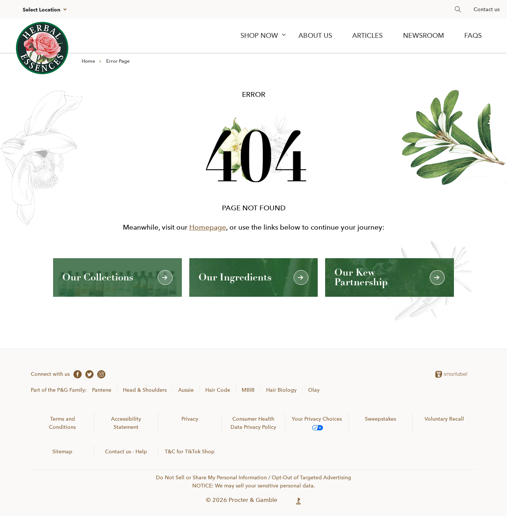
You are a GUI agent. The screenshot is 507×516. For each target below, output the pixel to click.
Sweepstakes (380, 418)
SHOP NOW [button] (259, 36)
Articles (367, 36)
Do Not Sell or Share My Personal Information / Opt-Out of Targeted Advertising (253, 477)
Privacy (189, 418)
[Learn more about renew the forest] (42, 48)
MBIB (248, 390)
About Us (315, 36)
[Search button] (458, 9)
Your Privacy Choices (317, 418)
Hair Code (217, 390)
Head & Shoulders (145, 390)
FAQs (473, 36)
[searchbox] (454, 9)
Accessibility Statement (126, 422)
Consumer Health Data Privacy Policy (253, 422)
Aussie (186, 390)
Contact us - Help (126, 451)
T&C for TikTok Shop (190, 451)
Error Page (118, 61)
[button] (43, 9)
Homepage (207, 227)
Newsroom (423, 36)
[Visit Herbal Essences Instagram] (99, 374)
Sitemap (62, 451)
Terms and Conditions (62, 422)
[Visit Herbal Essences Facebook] (76, 374)
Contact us (487, 9)
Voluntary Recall (444, 418)
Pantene (101, 390)
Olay (314, 390)
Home (88, 61)
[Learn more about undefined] (298, 500)
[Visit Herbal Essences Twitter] (88, 374)
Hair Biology (281, 390)
